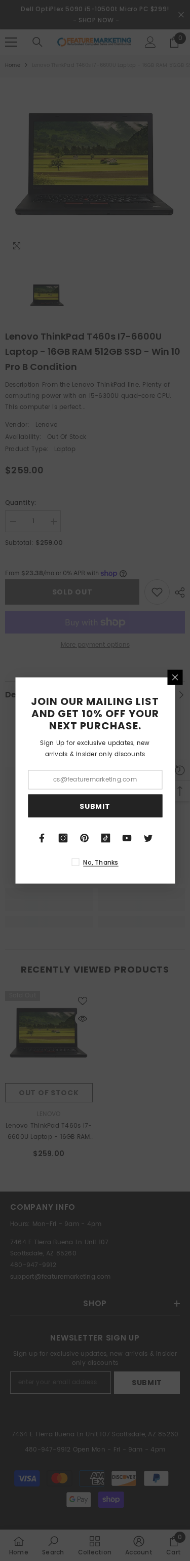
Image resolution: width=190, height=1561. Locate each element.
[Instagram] (63, 838)
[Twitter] (148, 838)
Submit (95, 806)
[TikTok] (106, 838)
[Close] (174, 677)
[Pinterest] (84, 838)
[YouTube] (127, 838)
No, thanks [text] (100, 862)
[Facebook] (42, 838)
